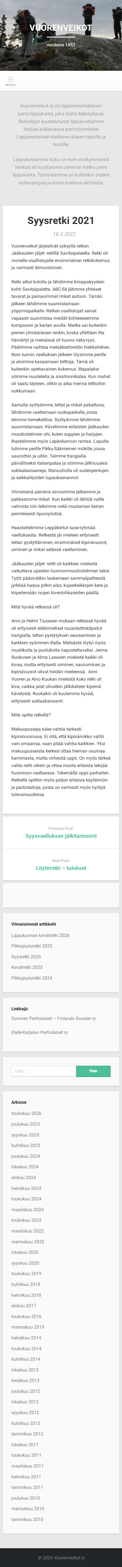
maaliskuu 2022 (27, 1231)
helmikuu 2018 (26, 1295)
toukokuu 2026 (26, 1113)
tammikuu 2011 (27, 1487)
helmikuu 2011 (26, 1476)
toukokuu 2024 (26, 1199)
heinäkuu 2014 (26, 1338)
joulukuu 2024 (25, 1156)
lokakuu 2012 (25, 1401)
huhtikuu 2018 (25, 1284)
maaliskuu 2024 (27, 1209)
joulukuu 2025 (25, 1124)
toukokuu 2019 (26, 1273)
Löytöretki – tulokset (61, 868)
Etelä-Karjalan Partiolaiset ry (39, 1032)
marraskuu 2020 (27, 1241)
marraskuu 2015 (27, 1327)
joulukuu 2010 (25, 1498)
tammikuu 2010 (27, 1519)
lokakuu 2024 (25, 1166)
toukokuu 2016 (26, 1316)
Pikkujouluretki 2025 (31, 946)
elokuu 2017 (23, 1305)
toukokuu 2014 (26, 1348)
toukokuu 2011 (26, 1455)
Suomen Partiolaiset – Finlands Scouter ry (53, 1018)
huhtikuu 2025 (25, 1145)
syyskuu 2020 (25, 1263)
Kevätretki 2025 (27, 967)
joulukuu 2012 (25, 1391)
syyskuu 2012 (25, 1412)
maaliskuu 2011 (27, 1466)
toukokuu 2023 (26, 1220)
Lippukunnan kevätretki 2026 (40, 935)
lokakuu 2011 (25, 1444)
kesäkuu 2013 (25, 1380)
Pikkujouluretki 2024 (31, 978)
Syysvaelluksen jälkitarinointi (61, 836)
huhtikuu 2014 (25, 1359)
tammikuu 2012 (27, 1434)
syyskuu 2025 (25, 1135)
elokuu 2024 (23, 1177)
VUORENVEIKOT (61, 28)
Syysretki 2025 (26, 956)
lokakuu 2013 (25, 1370)
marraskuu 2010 (27, 1508)
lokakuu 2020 (25, 1252)
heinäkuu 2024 (26, 1188)
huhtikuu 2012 (25, 1423)
